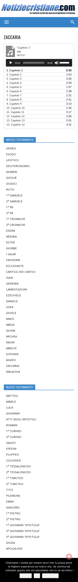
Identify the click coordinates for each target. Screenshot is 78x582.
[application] (39, 63)
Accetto (25, 575)
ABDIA (10, 324)
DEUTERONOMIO (18, 166)
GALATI (11, 443)
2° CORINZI (13, 437)
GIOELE (11, 313)
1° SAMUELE (14, 195)
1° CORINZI (13, 431)
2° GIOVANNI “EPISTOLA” (23, 531)
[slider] (65, 62)
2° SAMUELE (14, 201)
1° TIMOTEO (14, 478)
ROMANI (11, 425)
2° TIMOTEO (14, 484)
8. (14, 99)
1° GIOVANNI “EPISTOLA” (23, 525)
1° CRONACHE (15, 219)
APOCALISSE (14, 548)
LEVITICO (12, 160)
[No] (73, 570)
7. (14, 95)
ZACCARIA (12, 366)
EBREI (10, 501)
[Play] (11, 63)
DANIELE (12, 301)
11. (15, 112)
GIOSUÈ (11, 178)
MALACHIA (13, 371)
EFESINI (11, 448)
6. (14, 91)
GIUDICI (11, 183)
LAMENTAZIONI (16, 289)
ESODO (11, 154)
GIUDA (10, 542)
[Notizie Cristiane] (39, 9)
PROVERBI (13, 260)
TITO (9, 490)
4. (14, 82)
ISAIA (9, 277)
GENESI (11, 148)
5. (14, 87)
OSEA (9, 307)
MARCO (11, 401)
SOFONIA (12, 354)
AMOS (10, 319)
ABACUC (11, 348)
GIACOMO (13, 507)
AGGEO (11, 360)
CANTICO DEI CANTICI (21, 272)
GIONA (10, 330)
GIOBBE (11, 248)
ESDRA (10, 230)
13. (15, 120)
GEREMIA (12, 283)
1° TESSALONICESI (18, 466)
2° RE (9, 213)
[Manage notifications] (69, 557)
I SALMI (11, 254)
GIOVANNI (13, 413)
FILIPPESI (12, 454)
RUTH (10, 189)
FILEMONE (13, 495)
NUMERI (11, 172)
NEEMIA (11, 236)
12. (15, 116)
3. (14, 78)
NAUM (10, 342)
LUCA (9, 407)
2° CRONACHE (15, 225)
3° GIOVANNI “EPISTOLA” (23, 537)
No (37, 575)
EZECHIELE (13, 295)
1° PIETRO (13, 513)
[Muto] (56, 63)
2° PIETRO (13, 519)
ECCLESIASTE (15, 266)
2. (14, 74)
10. (15, 107)
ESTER (10, 242)
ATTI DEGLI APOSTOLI (21, 419)
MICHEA (11, 336)
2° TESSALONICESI (18, 472)
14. (15, 124)
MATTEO (12, 396)
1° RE (9, 207)
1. (14, 70)
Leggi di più (50, 575)
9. (14, 103)
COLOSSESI (13, 460)
